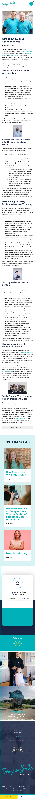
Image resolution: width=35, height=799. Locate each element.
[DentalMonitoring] (17, 540)
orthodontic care (14, 63)
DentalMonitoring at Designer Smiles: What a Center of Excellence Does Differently (17, 514)
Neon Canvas (19, 790)
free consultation (20, 418)
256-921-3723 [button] (17, 733)
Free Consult (8, 796)
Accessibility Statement (25, 788)
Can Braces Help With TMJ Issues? (16, 473)
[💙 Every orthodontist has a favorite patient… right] (17, 669)
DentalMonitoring (16, 553)
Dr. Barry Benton (14, 55)
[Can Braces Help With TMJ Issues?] (17, 458)
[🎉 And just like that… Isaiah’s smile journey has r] (17, 703)
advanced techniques (27, 352)
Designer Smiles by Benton (17, 404)
